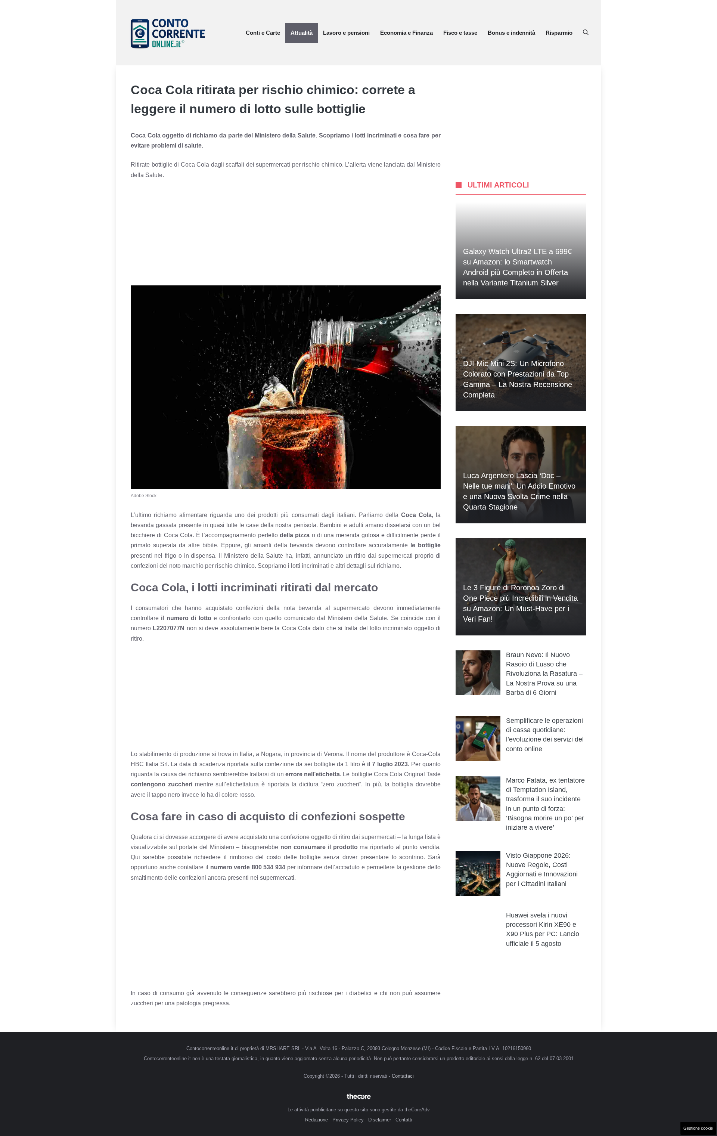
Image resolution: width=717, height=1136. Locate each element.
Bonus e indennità (511, 33)
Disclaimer (379, 1120)
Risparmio (559, 33)
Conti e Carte (263, 33)
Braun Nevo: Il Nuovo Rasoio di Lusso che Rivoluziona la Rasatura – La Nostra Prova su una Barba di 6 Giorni (544, 673)
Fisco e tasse (460, 33)
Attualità (302, 33)
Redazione (316, 1120)
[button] (586, 33)
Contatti (403, 1120)
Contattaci (403, 1076)
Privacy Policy (348, 1120)
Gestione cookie (698, 1128)
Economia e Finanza (406, 33)
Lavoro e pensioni (346, 33)
